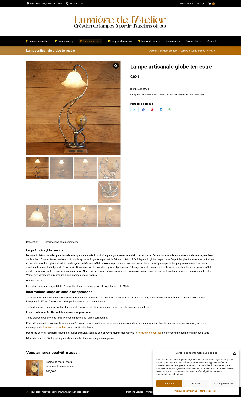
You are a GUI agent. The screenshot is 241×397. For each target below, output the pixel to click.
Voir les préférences (223, 383)
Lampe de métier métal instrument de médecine (60, 364)
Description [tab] (32, 242)
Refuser (196, 383)
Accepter (169, 383)
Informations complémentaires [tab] (62, 242)
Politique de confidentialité (186, 391)
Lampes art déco (149, 94)
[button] (234, 352)
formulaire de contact (54, 327)
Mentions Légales (208, 391)
